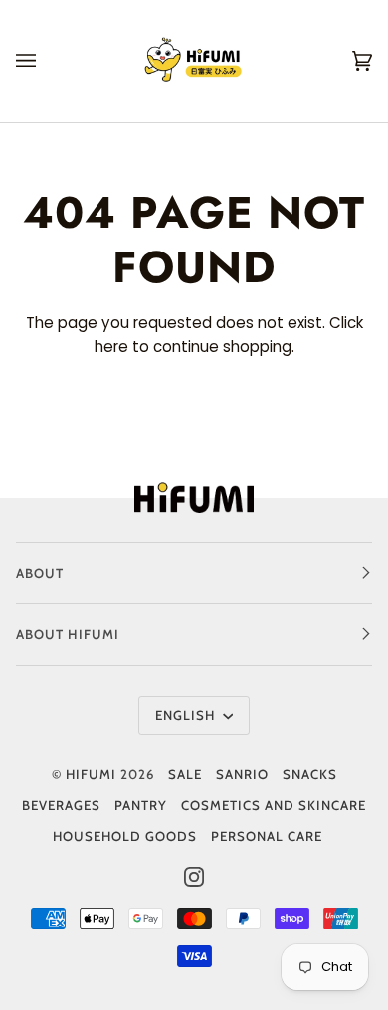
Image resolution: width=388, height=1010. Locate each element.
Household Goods (125, 836)
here (111, 346)
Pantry (140, 805)
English (187, 715)
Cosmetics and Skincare (273, 805)
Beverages (61, 805)
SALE (185, 774)
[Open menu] (46, 61)
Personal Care (266, 836)
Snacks (310, 774)
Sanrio (242, 774)
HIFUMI (91, 774)
